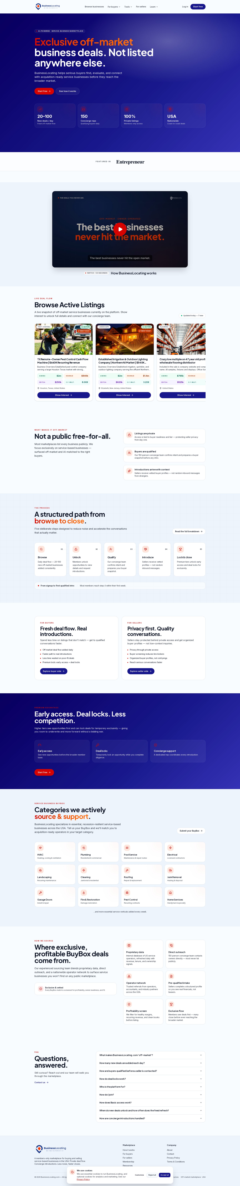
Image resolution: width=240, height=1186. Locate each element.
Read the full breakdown (187, 531)
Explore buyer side (52, 671)
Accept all (165, 1175)
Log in (185, 6)
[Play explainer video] (120, 229)
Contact (170, 1154)
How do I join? (106, 1094)
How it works (129, 1150)
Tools (127, 7)
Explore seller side (139, 671)
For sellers (141, 6)
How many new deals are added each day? (122, 1063)
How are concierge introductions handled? (122, 1118)
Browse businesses (94, 6)
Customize (139, 1175)
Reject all (152, 1175)
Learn (153, 7)
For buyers (113, 7)
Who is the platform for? (112, 1086)
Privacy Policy (173, 1158)
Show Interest (62, 395)
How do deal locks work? (112, 1078)
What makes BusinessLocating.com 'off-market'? (126, 1055)
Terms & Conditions (176, 1161)
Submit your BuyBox (189, 831)
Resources (128, 1165)
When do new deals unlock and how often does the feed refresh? (134, 1110)
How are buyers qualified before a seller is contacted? (128, 1070)
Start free (198, 6)
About (169, 1150)
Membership (128, 1161)
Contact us (39, 1082)
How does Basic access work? (115, 1102)
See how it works (67, 91)
